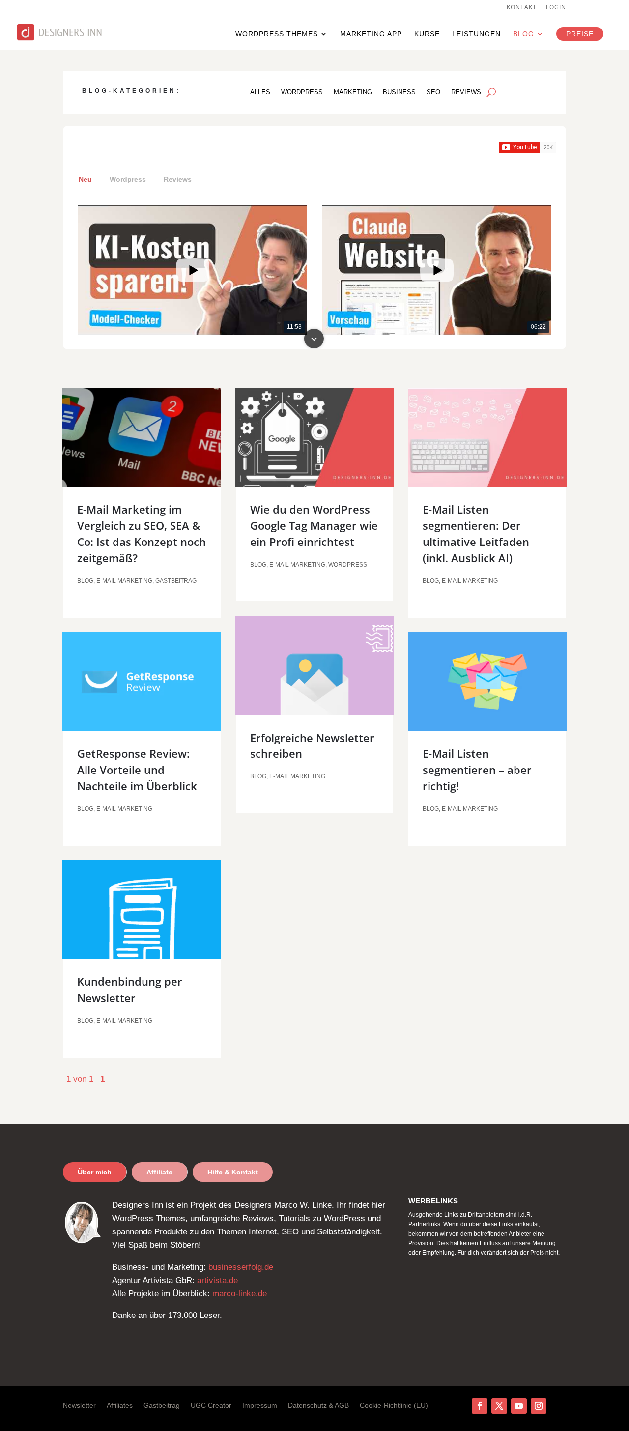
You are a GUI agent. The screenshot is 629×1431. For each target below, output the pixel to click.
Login (556, 7)
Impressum (259, 1405)
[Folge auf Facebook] (479, 1406)
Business (399, 92)
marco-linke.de (239, 1293)
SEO (433, 92)
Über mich (95, 1172)
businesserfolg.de (240, 1267)
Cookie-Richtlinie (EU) (394, 1405)
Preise (580, 34)
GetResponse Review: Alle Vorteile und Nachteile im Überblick (137, 769)
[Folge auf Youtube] (519, 1406)
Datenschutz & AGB (318, 1405)
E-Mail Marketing (124, 580)
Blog (523, 34)
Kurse (427, 34)
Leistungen (476, 34)
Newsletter (79, 1405)
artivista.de (217, 1280)
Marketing (353, 92)
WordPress (302, 92)
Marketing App (371, 34)
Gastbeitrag (176, 580)
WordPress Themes (276, 34)
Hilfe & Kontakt (232, 1172)
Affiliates (120, 1405)
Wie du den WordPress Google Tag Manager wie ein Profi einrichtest (314, 525)
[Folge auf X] (499, 1406)
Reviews (466, 92)
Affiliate (159, 1172)
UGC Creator (211, 1405)
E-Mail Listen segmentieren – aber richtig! (477, 769)
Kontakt (522, 7)
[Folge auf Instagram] (538, 1406)
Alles (260, 92)
